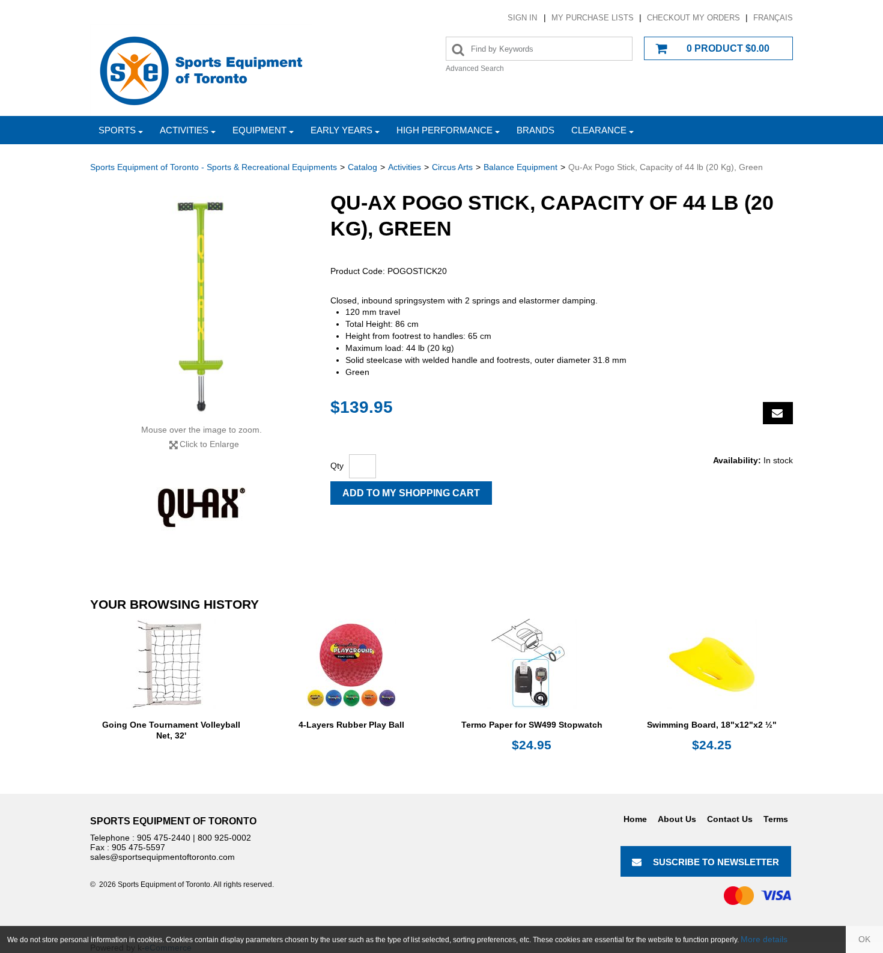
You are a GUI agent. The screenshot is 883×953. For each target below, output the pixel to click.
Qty (337, 465)
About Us (677, 819)
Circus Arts (452, 167)
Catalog (362, 167)
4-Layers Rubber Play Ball (351, 724)
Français (773, 17)
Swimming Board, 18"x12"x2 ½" (712, 724)
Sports (117, 130)
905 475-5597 (138, 847)
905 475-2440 (163, 837)
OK (864, 939)
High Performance (444, 130)
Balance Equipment (520, 167)
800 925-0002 (224, 837)
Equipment (259, 130)
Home (635, 819)
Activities (184, 130)
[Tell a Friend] (778, 413)
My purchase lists (592, 17)
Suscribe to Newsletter (716, 862)
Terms (775, 819)
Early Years (341, 130)
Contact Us (730, 819)
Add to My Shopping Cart (411, 493)
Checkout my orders (693, 17)
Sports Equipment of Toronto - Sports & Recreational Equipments (213, 167)
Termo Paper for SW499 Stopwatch (531, 724)
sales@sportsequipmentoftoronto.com (162, 857)
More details (764, 939)
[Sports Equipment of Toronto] (201, 70)
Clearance (599, 130)
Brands (535, 130)
